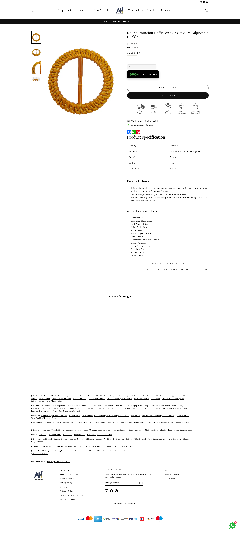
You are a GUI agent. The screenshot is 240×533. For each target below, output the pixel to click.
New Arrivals (102, 10)
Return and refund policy (70, 474)
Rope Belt (91, 434)
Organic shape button (74, 396)
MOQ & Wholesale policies (71, 495)
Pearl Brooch (108, 439)
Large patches (137, 405)
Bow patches (165, 405)
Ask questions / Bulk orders (168, 270)
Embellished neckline (180, 423)
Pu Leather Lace (120, 430)
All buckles (46, 415)
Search (167, 470)
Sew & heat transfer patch (69, 411)
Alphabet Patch (50, 411)
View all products (172, 474)
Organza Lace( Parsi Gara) (101, 430)
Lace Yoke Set (48, 423)
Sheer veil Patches (76, 408)
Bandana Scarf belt (104, 434)
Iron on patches (60, 408)
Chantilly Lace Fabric (169, 430)
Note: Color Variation (168, 263)
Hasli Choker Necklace (123, 446)
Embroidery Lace (136, 430)
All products (65, 10)
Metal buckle (99, 415)
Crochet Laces (58, 430)
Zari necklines (76, 423)
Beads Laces (71, 430)
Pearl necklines (126, 423)
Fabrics (83, 10)
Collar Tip (83, 446)
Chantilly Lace (186, 430)
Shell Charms (91, 451)
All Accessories (59, 446)
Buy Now (52, 358)
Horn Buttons (44, 398)
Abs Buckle (135, 415)
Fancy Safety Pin (96, 446)
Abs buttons (89, 396)
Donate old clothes (68, 499)
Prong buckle (74, 415)
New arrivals (170, 478)
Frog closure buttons (170, 398)
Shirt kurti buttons (147, 396)
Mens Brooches (154, 439)
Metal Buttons (102, 396)
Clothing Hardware (62, 461)
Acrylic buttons (116, 396)
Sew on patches (59, 405)
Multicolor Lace (151, 430)
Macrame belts (55, 434)
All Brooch (47, 439)
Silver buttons (45, 401)
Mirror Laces (83, 430)
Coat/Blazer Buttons (97, 398)
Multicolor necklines (109, 423)
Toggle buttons (176, 396)
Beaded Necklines (161, 423)
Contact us (167, 10)
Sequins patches (151, 405)
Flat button (155, 398)
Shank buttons (162, 396)
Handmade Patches (134, 408)
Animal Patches (150, 408)
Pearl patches (36, 411)
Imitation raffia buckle (151, 415)
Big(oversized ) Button (61, 398)
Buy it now (168, 95)
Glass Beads (103, 451)
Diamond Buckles (59, 415)
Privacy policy (66, 483)
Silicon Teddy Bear (40, 453)
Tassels (68, 451)
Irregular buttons (80, 398)
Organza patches (44, 408)
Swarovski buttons (141, 398)
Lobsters (125, 451)
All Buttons (46, 396)
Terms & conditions (68, 478)
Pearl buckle (111, 415)
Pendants (108, 446)
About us (152, 10)
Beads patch (182, 408)
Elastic (50, 461)
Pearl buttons (127, 398)
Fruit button (57, 401)
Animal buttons (113, 398)
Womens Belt (79, 434)
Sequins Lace (45, 430)
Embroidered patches (105, 405)
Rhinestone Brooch (94, 439)
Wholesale (134, 10)
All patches (46, 405)
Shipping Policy (66, 491)
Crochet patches (117, 408)
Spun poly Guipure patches (97, 408)
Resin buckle (123, 415)
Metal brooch (140, 439)
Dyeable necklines (92, 423)
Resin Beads (115, 451)
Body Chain (73, 446)
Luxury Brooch (60, 439)
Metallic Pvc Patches (167, 408)
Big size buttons (131, 396)
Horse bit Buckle (51, 418)
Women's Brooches (76, 439)
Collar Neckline (62, 423)
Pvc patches (73, 405)
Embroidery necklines (143, 423)
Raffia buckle (87, 415)
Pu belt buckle (168, 415)
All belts (43, 434)
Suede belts (67, 434)
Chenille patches (88, 405)
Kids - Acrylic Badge (125, 439)
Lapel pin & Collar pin (172, 439)
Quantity (133, 53)
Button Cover (57, 396)
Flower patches (122, 405)
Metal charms (78, 451)
